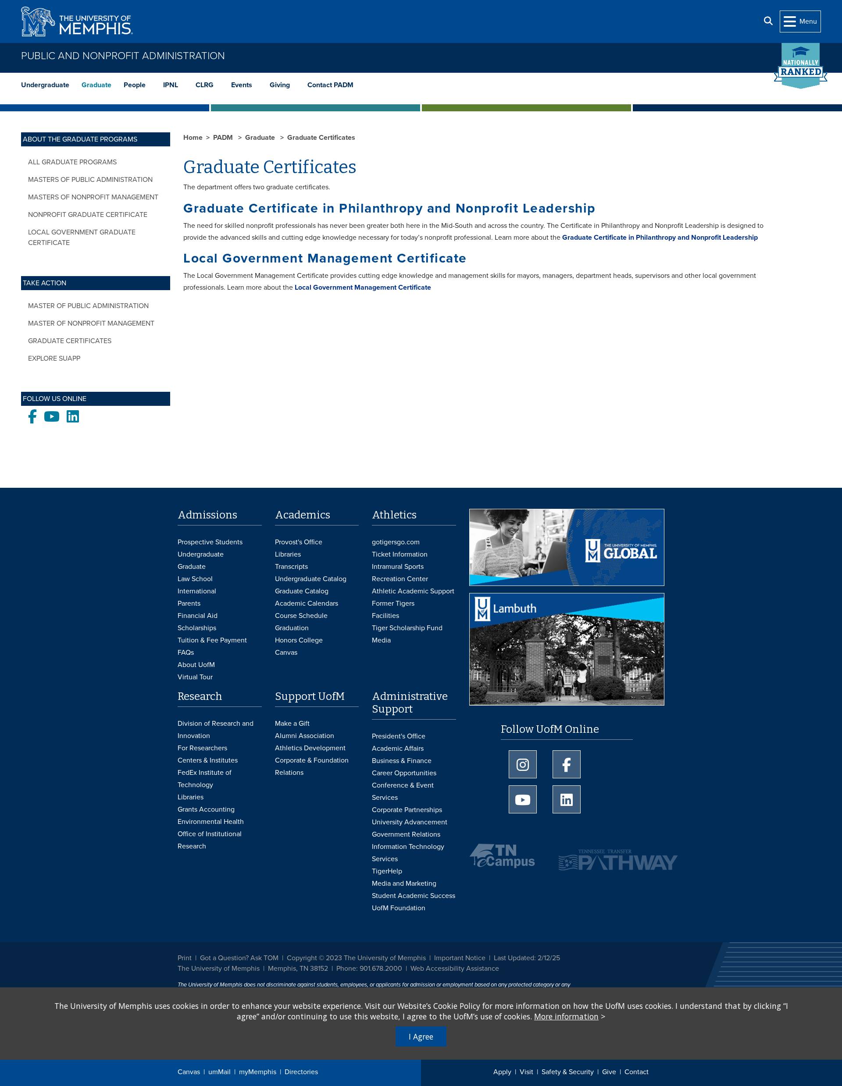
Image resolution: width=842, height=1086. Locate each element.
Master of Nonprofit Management (91, 323)
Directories (301, 1072)
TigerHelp (387, 871)
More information (566, 1016)
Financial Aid (198, 615)
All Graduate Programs (72, 162)
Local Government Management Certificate (363, 287)
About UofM (196, 664)
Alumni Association (304, 735)
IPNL (170, 85)
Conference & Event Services (403, 791)
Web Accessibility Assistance (454, 968)
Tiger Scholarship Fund (407, 628)
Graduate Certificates (69, 341)
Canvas (189, 1072)
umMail (219, 1072)
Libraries (288, 554)
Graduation (292, 628)
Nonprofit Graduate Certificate (87, 214)
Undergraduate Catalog (310, 579)
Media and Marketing (404, 883)
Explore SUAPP (54, 358)
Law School (195, 579)
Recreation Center (400, 579)
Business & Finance (402, 760)
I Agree (421, 1036)
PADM (224, 137)
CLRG (205, 85)
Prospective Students (210, 542)
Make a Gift (292, 723)
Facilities (385, 615)
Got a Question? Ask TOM (239, 958)
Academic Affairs (398, 748)
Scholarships (197, 628)
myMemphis (257, 1072)
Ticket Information (400, 554)
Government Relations (406, 834)
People (135, 85)
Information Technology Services (408, 852)
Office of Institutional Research (210, 840)
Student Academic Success (413, 895)
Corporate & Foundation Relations (312, 766)
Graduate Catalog (301, 591)
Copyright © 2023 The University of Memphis (356, 958)
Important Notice (459, 958)
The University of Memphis (219, 968)
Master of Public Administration (88, 306)
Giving (280, 85)
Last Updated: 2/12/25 (527, 958)
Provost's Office (298, 542)
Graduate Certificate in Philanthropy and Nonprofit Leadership (660, 237)
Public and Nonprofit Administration (123, 56)
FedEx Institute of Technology (205, 778)
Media (381, 640)
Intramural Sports (398, 566)
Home (193, 137)
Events (241, 85)
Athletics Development (310, 748)
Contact (636, 1072)
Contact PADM (330, 85)
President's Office (398, 736)
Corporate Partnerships (407, 810)
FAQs (186, 652)
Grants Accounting (206, 809)
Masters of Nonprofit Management (93, 197)
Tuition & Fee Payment (212, 640)
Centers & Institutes (208, 760)
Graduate (96, 85)
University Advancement (409, 822)
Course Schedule (301, 615)
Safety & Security (568, 1072)
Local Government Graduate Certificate (82, 237)
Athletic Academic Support (413, 591)
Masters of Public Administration (90, 179)
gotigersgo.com (396, 542)
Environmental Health (211, 821)
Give (609, 1072)
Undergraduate (45, 85)
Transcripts (291, 566)
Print (185, 958)
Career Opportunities (404, 773)
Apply (502, 1072)
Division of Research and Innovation (215, 729)
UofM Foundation (398, 908)
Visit (526, 1072)
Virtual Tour (195, 677)
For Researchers (202, 748)
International (197, 591)
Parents (189, 603)
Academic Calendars (306, 603)
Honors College (299, 640)
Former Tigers (393, 603)
